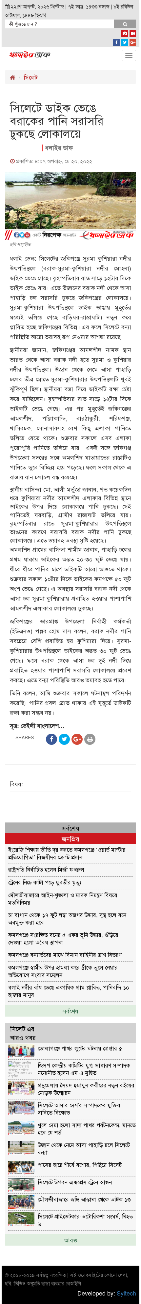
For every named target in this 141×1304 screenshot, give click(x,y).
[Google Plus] (133, 41)
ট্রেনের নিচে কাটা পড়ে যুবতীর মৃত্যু (44, 882)
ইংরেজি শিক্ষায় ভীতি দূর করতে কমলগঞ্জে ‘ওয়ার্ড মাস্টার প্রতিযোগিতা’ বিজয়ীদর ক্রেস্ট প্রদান (67, 853)
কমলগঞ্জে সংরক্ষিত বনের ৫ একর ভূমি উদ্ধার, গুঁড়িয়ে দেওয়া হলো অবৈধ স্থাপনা (63, 938)
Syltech (126, 1293)
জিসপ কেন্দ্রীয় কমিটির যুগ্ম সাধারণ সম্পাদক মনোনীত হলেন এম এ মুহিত (84, 1068)
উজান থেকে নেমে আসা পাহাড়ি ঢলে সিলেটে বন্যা (84, 1148)
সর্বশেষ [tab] (70, 827)
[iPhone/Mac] (124, 32)
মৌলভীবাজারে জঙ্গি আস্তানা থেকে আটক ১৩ (84, 1199)
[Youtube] (133, 32)
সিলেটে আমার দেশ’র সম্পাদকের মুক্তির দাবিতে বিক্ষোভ (79, 1108)
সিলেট (31, 77)
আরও (70, 1239)
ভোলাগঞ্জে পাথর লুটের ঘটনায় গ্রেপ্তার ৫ (80, 1048)
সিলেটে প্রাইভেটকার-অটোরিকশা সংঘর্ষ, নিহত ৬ (85, 1219)
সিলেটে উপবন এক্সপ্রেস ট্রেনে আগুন (75, 1182)
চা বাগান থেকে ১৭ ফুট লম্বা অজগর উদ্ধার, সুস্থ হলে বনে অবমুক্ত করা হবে (67, 918)
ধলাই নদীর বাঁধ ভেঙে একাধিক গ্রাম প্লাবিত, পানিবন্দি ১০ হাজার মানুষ (68, 990)
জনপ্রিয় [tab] (70, 838)
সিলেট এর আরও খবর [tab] (23, 1033)
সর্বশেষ (70, 1010)
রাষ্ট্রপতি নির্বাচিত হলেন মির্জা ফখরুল (46, 869)
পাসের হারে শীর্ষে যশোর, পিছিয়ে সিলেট (80, 1164)
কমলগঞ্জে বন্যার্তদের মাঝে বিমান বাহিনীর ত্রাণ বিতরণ (65, 954)
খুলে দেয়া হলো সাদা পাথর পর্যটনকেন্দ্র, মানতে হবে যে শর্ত (87, 1128)
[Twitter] (124, 41)
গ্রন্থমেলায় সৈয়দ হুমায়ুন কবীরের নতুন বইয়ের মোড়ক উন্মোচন (86, 1088)
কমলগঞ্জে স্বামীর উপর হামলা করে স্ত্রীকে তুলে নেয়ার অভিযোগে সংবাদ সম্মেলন (63, 970)
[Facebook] (116, 41)
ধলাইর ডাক (59, 147)
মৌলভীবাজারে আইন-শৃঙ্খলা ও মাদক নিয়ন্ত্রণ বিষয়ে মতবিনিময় (62, 898)
